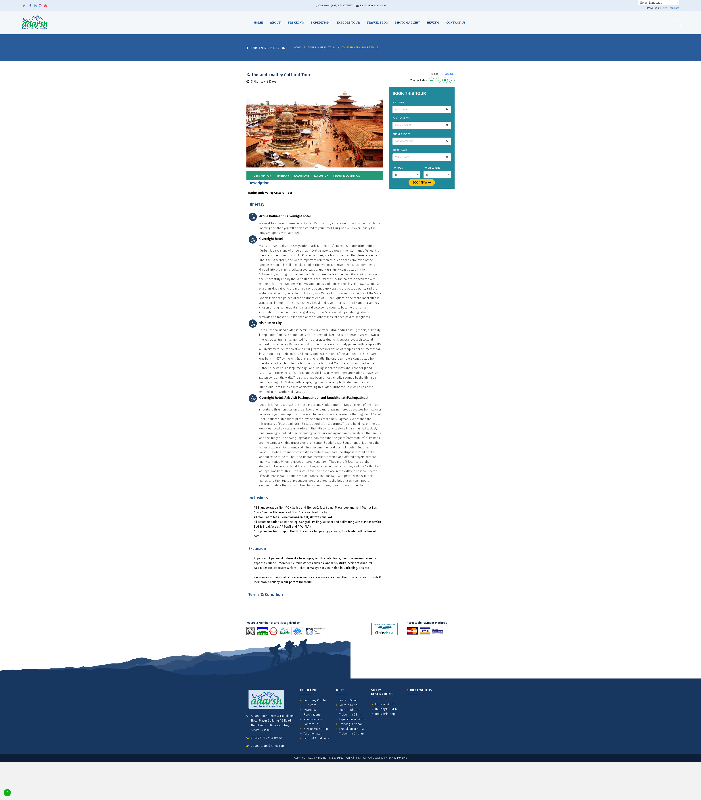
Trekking (296, 22)
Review (433, 22)
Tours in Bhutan (349, 710)
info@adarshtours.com (373, 5)
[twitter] (24, 4)
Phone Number (401, 134)
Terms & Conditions (316, 738)
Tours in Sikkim (349, 700)
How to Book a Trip (316, 728)
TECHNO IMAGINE (397, 757)
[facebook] (30, 4)
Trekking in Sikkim (350, 714)
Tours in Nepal (348, 705)
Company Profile (315, 700)
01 (307, 159)
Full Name (398, 102)
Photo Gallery (407, 22)
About (275, 22)
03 (322, 159)
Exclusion (321, 175)
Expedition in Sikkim (352, 719)
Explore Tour (348, 22)
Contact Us (311, 724)
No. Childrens (432, 167)
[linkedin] (35, 4)
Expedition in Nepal (352, 728)
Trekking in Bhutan (351, 733)
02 (315, 159)
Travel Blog (377, 22)
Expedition (320, 22)
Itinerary (282, 175)
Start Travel (399, 150)
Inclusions (301, 175)
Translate (673, 7)
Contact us (456, 22)
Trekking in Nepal (350, 724)
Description (262, 175)
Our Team (310, 705)
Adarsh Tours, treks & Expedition (329, 757)
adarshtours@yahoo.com (268, 745)
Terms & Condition (346, 175)
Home (258, 22)
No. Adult (398, 167)
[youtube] (45, 4)
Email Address (401, 118)
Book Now (420, 182)
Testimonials (312, 733)
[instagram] (40, 4)
